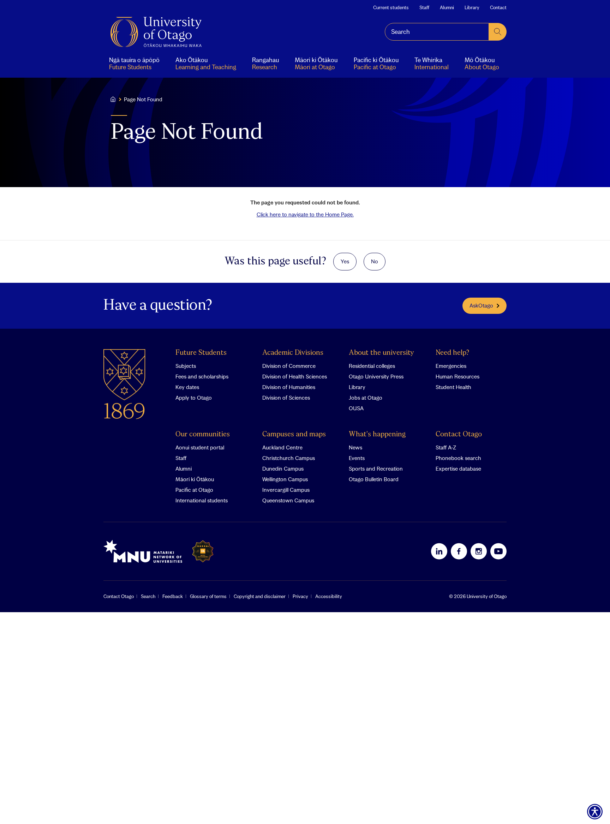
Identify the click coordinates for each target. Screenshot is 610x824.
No (374, 261)
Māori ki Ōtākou (194, 479)
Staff (424, 7)
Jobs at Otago (365, 397)
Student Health (453, 387)
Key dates (187, 387)
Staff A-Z (446, 447)
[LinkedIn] (439, 551)
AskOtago (481, 305)
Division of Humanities (288, 387)
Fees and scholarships (201, 376)
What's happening (377, 434)
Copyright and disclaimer (260, 596)
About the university (381, 353)
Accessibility (328, 596)
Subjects (185, 366)
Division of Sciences (286, 397)
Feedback (172, 596)
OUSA (356, 408)
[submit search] (498, 32)
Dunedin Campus (283, 468)
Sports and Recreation (376, 468)
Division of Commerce (289, 366)
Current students (391, 7)
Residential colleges (372, 366)
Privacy (300, 596)
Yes (345, 261)
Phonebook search (458, 458)
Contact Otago (459, 434)
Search (148, 596)
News (355, 447)
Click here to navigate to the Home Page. (305, 214)
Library (472, 7)
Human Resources (457, 376)
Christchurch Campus (288, 458)
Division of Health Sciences (294, 376)
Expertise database (458, 468)
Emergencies (451, 366)
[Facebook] (459, 551)
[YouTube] (498, 551)
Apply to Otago (193, 397)
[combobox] (437, 32)
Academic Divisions (292, 353)
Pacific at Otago (194, 489)
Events (357, 458)
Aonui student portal (199, 447)
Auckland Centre (282, 447)
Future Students (201, 353)
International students (201, 500)
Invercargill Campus (286, 489)
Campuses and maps (294, 434)
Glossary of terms (208, 596)
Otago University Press (376, 376)
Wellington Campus (285, 479)
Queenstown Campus (288, 500)
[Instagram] (479, 551)
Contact (498, 7)
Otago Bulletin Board (374, 479)
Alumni (447, 7)
